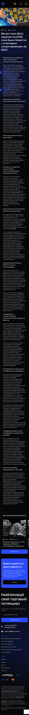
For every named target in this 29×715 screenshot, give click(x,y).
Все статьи (14, 551)
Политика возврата (7, 641)
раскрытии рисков (19, 696)
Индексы (4, 670)
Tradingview (4, 701)
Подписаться (14, 620)
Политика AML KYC (7, 644)
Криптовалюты (5, 667)
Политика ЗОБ (5, 652)
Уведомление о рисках (8, 647)
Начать (14, 582)
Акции (3, 665)
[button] (3, 4)
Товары (3, 662)
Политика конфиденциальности (11, 649)
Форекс (3, 659)
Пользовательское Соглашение (11, 638)
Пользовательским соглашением (9, 691)
